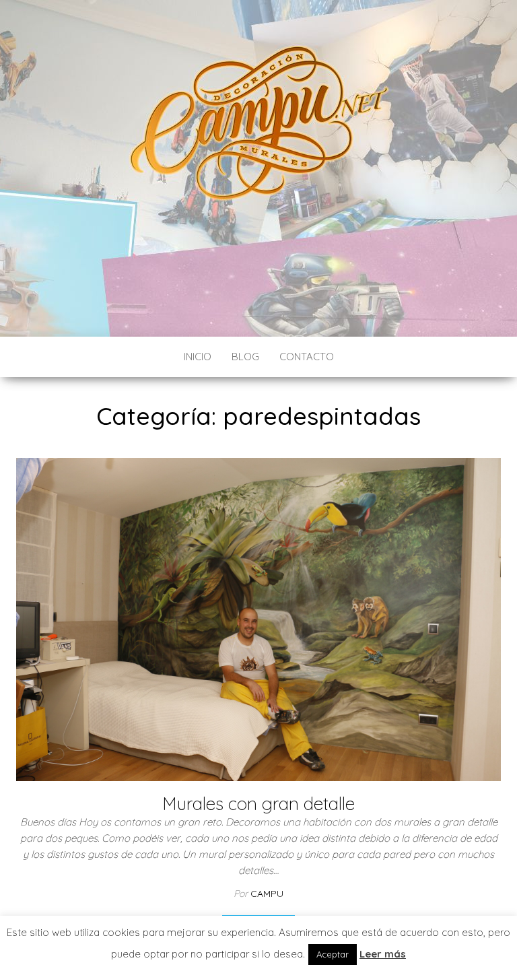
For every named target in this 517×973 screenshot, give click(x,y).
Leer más (382, 953)
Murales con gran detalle (258, 804)
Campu (266, 893)
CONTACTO (306, 356)
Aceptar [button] (332, 954)
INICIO (197, 356)
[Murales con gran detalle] (258, 618)
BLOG (245, 356)
